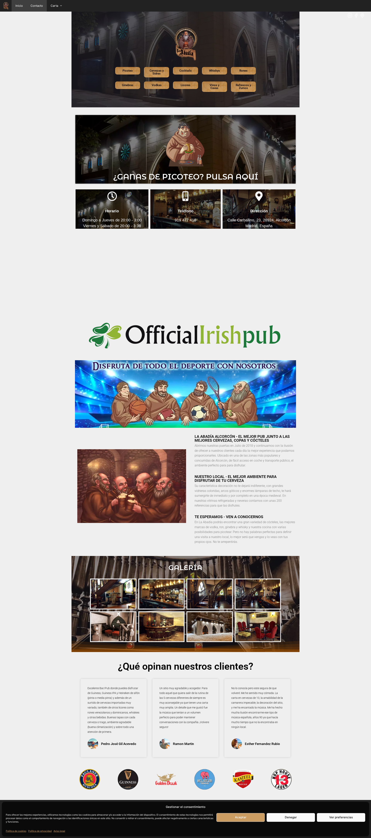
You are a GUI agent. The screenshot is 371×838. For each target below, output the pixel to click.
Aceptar (240, 817)
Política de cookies (16, 831)
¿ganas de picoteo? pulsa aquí (185, 176)
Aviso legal (59, 831)
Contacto (37, 6)
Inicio (19, 6)
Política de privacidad (40, 831)
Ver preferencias (341, 817)
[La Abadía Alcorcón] (6, 6)
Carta (54, 6)
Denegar (291, 817)
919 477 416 (185, 220)
